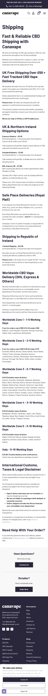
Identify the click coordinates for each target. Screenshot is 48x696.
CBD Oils (5, 643)
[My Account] (33, 13)
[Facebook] (3, 629)
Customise (24, 685)
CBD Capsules (7, 646)
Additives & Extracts (10, 653)
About (28, 617)
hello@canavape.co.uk (10, 624)
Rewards (29, 646)
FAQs (28, 614)
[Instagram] (11, 629)
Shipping (29, 650)
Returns (29, 653)
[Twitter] (7, 629)
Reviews (29, 632)
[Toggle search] (29, 13)
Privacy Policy (31, 661)
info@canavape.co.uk (21, 538)
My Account (30, 643)
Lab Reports (30, 628)
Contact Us (30, 625)
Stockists (30, 621)
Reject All (24, 691)
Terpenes (5, 661)
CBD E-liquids (7, 650)
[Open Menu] (44, 13)
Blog (28, 610)
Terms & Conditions (33, 657)
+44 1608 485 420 (8, 622)
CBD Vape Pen (7, 657)
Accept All (24, 680)
